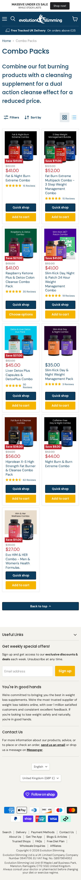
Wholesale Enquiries (32, 846)
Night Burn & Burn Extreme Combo (58, 464)
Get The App (34, 837)
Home (6, 41)
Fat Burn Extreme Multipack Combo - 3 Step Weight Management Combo (60, 184)
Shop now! (60, 6)
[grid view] (64, 117)
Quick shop (21, 207)
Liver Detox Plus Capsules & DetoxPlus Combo (19, 374)
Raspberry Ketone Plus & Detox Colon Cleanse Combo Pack (20, 279)
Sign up (65, 670)
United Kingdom (38, 778)
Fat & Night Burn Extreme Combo (18, 178)
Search (6, 832)
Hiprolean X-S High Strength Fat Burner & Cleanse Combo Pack (21, 468)
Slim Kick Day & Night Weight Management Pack (59, 374)
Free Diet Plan (55, 841)
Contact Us (66, 832)
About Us (15, 837)
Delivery (21, 832)
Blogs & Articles (57, 837)
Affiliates (55, 846)
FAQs (38, 841)
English (38, 766)
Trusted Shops (21, 841)
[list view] (74, 117)
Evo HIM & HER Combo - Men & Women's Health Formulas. (18, 561)
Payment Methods (43, 832)
